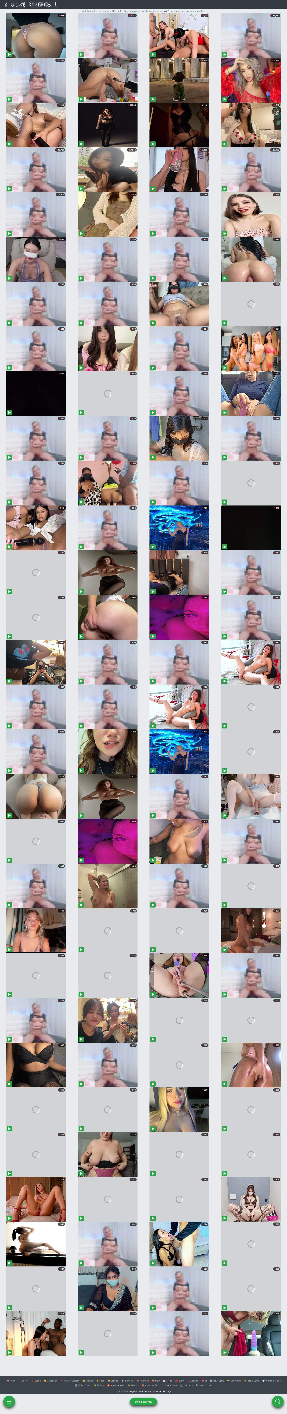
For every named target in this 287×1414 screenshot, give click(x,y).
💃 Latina (36, 1380)
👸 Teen (100, 1380)
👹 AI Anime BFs (150, 1385)
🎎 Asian (10, 1380)
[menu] (9, 1401)
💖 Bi (204, 1380)
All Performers (159, 1391)
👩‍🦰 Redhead (143, 1380)
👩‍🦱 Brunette (127, 1380)
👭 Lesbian (193, 1380)
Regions (133, 1391)
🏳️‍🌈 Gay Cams (234, 1380)
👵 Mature (87, 1380)
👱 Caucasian (50, 1380)
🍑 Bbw (156, 1380)
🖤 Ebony (23, 1380)
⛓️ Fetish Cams (83, 1385)
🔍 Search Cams (204, 1385)
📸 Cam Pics (186, 1385)
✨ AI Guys (133, 1385)
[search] (278, 1401)
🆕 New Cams (217, 1380)
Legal (169, 1391)
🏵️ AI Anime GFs (115, 1385)
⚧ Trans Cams (251, 1380)
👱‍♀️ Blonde (113, 1380)
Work (141, 1391)
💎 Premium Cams (271, 1380)
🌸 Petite (167, 1380)
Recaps (148, 1391)
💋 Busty (179, 1380)
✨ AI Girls (99, 1385)
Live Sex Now (143, 1401)
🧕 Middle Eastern (69, 1380)
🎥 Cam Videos (169, 1385)
